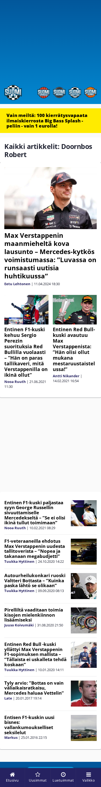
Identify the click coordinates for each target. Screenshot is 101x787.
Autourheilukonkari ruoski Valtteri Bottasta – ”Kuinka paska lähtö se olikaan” (34, 580)
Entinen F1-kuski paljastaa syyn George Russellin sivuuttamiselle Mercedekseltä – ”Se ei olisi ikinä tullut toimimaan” (34, 512)
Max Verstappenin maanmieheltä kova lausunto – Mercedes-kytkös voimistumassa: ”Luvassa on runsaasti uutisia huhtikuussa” (50, 255)
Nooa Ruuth (15, 381)
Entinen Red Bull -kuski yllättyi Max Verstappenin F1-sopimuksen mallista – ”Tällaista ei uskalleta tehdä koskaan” (35, 654)
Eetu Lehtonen (17, 283)
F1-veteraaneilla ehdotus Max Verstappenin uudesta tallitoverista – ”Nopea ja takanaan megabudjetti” (34, 548)
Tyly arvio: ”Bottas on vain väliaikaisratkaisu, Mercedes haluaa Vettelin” (34, 688)
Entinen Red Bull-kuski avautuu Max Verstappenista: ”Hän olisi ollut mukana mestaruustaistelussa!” (74, 349)
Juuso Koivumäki (19, 625)
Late (8, 698)
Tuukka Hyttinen (19, 561)
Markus (11, 737)
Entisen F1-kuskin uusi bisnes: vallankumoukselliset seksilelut (29, 725)
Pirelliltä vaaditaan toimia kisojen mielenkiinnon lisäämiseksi (33, 615)
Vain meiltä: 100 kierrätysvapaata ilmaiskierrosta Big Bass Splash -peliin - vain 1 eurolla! (47, 120)
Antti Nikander (66, 375)
